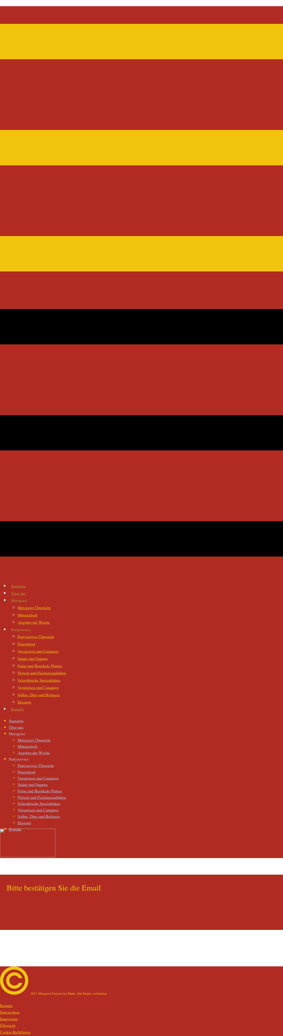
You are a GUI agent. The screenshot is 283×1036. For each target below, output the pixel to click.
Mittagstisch (27, 615)
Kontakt (17, 709)
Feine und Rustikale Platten (40, 665)
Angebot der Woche (34, 622)
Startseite (18, 586)
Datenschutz (10, 1012)
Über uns (18, 593)
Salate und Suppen (33, 658)
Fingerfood (26, 644)
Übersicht (7, 1025)
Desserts (24, 702)
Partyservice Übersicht (36, 636)
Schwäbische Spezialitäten (39, 680)
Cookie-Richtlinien (15, 1032)
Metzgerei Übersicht (34, 607)
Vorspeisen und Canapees (38, 651)
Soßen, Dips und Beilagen (39, 694)
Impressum (9, 1018)
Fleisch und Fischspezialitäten (42, 672)
